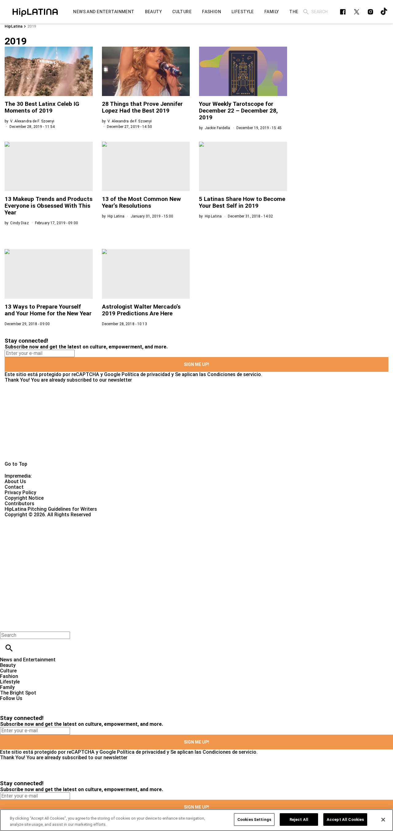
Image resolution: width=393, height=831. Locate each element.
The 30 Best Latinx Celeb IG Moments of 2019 (42, 107)
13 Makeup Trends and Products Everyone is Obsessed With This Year (48, 205)
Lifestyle (10, 682)
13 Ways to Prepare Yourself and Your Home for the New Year (48, 310)
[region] (196, 820)
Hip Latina (115, 216)
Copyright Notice (24, 498)
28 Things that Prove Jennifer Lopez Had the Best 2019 (142, 107)
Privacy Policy (20, 492)
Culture (8, 671)
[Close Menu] (7, 625)
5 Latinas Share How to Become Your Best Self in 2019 (242, 202)
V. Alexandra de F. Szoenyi (32, 121)
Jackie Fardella (217, 128)
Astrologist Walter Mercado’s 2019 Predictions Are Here (141, 310)
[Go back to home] (161, 540)
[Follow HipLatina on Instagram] (370, 12)
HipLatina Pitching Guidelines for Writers (51, 509)
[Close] (383, 819)
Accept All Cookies (345, 819)
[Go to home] (196, 422)
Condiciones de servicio (234, 374)
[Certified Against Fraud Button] (27, 520)
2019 (31, 26)
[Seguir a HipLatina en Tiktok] (384, 12)
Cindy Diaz (19, 223)
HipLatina (13, 26)
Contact (14, 487)
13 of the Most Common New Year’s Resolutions (141, 202)
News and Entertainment (28, 660)
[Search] (306, 12)
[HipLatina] (35, 11)
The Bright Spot (18, 693)
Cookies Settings (254, 819)
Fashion (9, 676)
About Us (15, 481)
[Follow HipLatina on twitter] (357, 12)
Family (7, 687)
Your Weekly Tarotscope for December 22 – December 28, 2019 (238, 110)
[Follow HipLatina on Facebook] (343, 12)
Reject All (299, 819)
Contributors (19, 503)
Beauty (8, 665)
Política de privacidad (146, 374)
